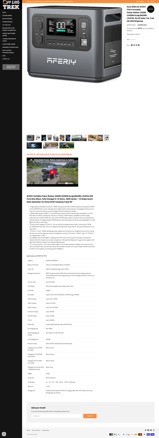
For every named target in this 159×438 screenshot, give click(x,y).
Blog (3, 55)
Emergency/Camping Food (10, 47)
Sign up (90, 416)
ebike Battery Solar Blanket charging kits (9, 29)
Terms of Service (36, 430)
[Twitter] (145, 430)
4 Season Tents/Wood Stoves (9, 40)
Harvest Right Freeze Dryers (8, 34)
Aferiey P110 (132, 39)
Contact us (5, 59)
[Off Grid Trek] (11, 4)
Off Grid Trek (34, 434)
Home (4, 12)
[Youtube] (151, 430)
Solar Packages (7, 18)
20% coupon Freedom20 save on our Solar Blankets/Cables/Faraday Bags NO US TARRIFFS (50, 1)
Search (28, 430)
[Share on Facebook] (132, 45)
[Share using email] (139, 45)
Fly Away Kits (6, 25)
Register (142, 1)
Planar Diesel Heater (8, 44)
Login (137, 1)
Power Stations (7, 21)
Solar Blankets (7, 15)
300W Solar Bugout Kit (11, 67)
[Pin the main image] (136, 45)
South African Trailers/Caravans (8, 51)
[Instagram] (153, 430)
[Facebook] (148, 430)
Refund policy (45, 430)
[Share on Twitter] (134, 45)
